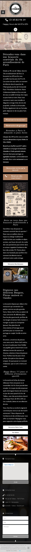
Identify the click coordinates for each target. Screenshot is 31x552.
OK (20, 550)
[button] (15, 20)
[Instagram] (15, 29)
